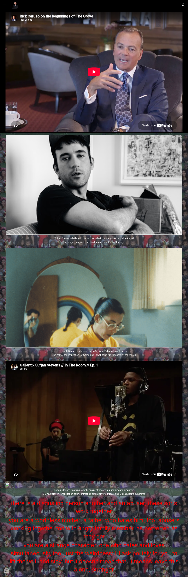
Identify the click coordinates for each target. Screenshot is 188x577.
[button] (4, 5)
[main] (94, 536)
